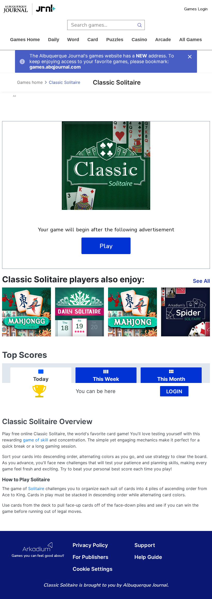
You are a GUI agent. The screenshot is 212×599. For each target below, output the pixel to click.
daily (53, 39)
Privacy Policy (90, 545)
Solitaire (36, 488)
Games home (25, 39)
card (92, 39)
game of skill (35, 439)
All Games (190, 39)
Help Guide (148, 557)
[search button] (140, 25)
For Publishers (90, 557)
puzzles (114, 39)
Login (174, 391)
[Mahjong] (132, 311)
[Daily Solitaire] (79, 311)
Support (144, 545)
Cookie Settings (92, 569)
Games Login (196, 9)
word (73, 39)
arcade (163, 39)
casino (139, 39)
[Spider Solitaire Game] (185, 311)
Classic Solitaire (64, 82)
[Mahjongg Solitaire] (26, 311)
